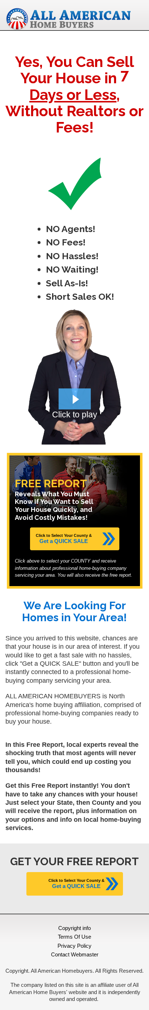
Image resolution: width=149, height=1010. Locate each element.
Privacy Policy (74, 946)
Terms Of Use (74, 937)
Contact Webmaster (74, 954)
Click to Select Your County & (64, 538)
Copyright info (74, 928)
